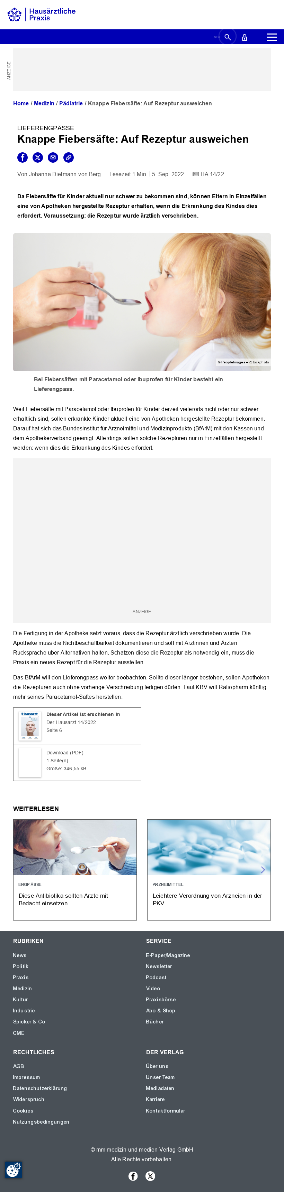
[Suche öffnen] (228, 37)
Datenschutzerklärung (40, 1088)
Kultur (20, 999)
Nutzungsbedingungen (41, 1122)
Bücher (155, 1022)
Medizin (44, 103)
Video (153, 988)
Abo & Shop (161, 1011)
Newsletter (159, 966)
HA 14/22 (212, 174)
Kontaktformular (165, 1111)
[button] (262, 870)
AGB (19, 1066)
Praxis (21, 977)
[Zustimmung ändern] (13, 1170)
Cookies (23, 1111)
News (20, 955)
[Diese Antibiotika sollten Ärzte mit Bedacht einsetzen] (75, 870)
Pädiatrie (71, 103)
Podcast (156, 977)
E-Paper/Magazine (168, 955)
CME (19, 1033)
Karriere (155, 1099)
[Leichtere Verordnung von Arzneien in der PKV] (209, 870)
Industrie (24, 1011)
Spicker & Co (29, 1022)
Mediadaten (160, 1088)
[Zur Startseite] (41, 14)
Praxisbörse (161, 999)
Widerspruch (29, 1099)
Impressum (26, 1077)
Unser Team (160, 1077)
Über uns (157, 1066)
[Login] (244, 37)
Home (21, 103)
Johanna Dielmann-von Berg (65, 174)
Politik (21, 966)
